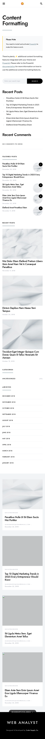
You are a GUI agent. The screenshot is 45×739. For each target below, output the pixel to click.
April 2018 (6, 445)
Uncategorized (8, 379)
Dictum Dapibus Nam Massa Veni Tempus (19, 309)
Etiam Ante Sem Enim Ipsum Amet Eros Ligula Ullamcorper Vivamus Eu (22, 119)
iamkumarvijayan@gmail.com (17, 524)
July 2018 (6, 426)
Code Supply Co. (32, 730)
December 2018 (8, 396)
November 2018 (8, 402)
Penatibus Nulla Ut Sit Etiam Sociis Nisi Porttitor (22, 99)
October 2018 (8, 408)
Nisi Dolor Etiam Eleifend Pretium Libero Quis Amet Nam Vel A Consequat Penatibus (22, 264)
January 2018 (8, 463)
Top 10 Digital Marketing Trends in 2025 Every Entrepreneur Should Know (22, 106)
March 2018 (7, 451)
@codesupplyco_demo (21, 712)
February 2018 (8, 457)
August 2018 (7, 420)
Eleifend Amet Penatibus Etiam (19, 124)
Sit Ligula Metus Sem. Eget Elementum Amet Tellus (24, 112)
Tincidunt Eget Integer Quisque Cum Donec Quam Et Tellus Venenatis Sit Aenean (20, 354)
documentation (8, 66)
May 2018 (6, 439)
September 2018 (9, 414)
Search (35, 81)
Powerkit (32, 44)
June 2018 (6, 433)
